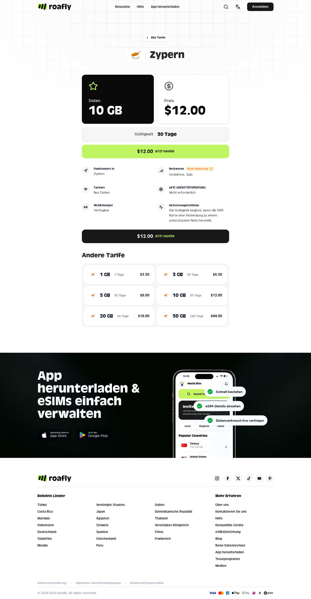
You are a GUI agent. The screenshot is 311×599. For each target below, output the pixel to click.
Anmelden (260, 6)
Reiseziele (122, 7)
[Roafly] (54, 6)
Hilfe (140, 7)
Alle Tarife (158, 37)
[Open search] (225, 6)
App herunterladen (165, 7)
